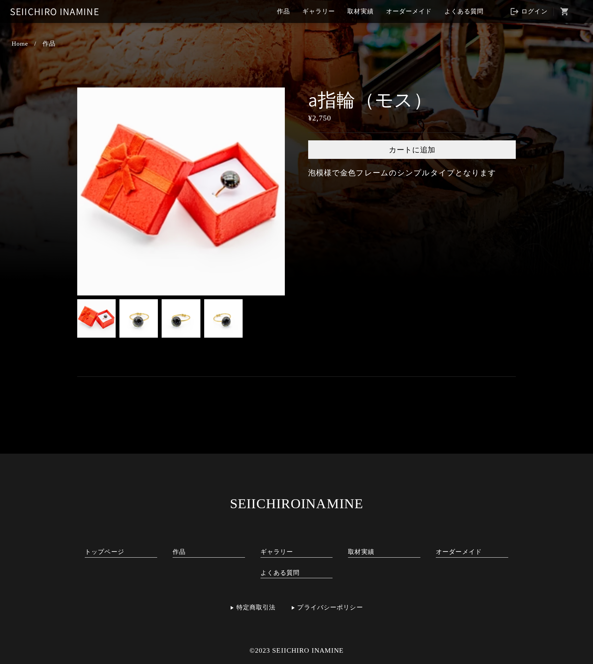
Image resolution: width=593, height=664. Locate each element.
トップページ (104, 551)
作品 (283, 11)
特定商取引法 (256, 607)
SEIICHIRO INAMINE (54, 11)
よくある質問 (464, 11)
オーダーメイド (409, 11)
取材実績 (360, 11)
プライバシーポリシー (330, 607)
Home (20, 43)
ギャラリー (318, 11)
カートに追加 (412, 149)
